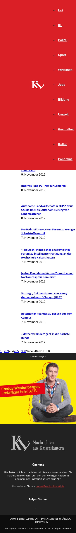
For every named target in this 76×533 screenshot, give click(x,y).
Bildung (63, 99)
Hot (60, 10)
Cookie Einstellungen (24, 518)
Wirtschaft (65, 69)
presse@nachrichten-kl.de (50, 486)
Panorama (65, 159)
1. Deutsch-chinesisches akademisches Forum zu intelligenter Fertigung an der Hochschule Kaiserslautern (46, 253)
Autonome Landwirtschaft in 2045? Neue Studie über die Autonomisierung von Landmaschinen (47, 210)
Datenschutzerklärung (56, 518)
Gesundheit (66, 129)
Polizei (62, 40)
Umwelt (63, 114)
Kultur (62, 144)
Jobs (61, 84)
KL (60, 25)
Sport (62, 55)
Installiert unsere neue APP (46, 479)
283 (6, 351)
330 (23, 351)
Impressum (41, 522)
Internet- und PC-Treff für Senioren (43, 185)
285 (16, 351)
